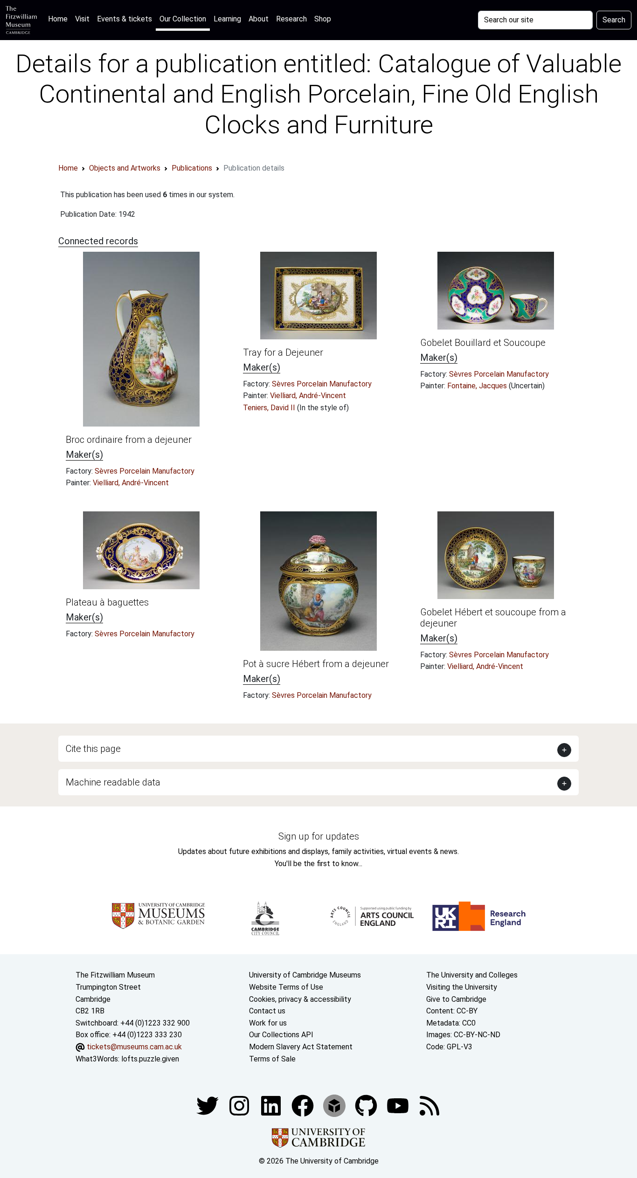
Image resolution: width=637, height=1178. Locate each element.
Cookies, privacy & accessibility (300, 999)
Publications (192, 168)
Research (291, 18)
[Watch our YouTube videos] (399, 1105)
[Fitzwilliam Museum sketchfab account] (335, 1105)
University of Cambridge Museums (305, 975)
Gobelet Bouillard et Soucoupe (483, 342)
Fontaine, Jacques (478, 385)
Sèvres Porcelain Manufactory (144, 471)
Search (613, 19)
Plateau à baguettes (107, 602)
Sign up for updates (318, 836)
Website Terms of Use (286, 987)
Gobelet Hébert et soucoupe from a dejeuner (493, 617)
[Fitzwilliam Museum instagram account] (240, 1105)
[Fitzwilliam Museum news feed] (429, 1105)
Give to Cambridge (456, 999)
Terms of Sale (272, 1058)
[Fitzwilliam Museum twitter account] (208, 1105)
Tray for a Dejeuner (283, 352)
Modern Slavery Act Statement (301, 1046)
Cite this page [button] (93, 748)
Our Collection (182, 18)
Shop (322, 18)
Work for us (268, 1023)
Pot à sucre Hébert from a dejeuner (316, 663)
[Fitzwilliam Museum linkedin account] (303, 1105)
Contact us (267, 1010)
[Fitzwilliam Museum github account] (367, 1105)
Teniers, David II (270, 407)
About (259, 18)
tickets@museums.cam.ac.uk (134, 1046)
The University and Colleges (472, 975)
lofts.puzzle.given (150, 1058)
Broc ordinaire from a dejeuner (129, 439)
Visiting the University (461, 987)
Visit (82, 18)
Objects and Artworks (124, 168)
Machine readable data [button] (113, 782)
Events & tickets (124, 18)
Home (59, 18)
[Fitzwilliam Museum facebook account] (272, 1105)
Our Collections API (281, 1034)
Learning (227, 18)
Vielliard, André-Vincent (131, 482)
